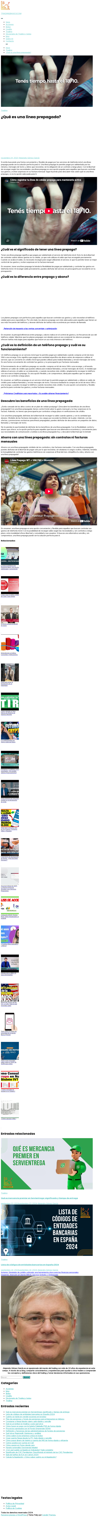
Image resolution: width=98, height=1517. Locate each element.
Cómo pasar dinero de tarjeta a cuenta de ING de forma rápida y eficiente (37, 1440)
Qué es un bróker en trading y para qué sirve (24, 1424)
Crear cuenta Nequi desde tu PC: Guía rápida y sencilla (29, 1438)
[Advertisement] (49, 139)
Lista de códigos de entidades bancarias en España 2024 (30, 1264)
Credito (9, 29)
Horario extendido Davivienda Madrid (22, 1447)
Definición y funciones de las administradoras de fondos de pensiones (35, 1431)
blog (7, 36)
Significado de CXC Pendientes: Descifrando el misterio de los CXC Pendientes (39, 1452)
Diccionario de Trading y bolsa (18, 34)
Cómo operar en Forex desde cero (20, 1445)
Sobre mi (9, 38)
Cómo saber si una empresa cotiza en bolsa (24, 1435)
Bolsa (8, 27)
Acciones (10, 24)
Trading (9, 31)
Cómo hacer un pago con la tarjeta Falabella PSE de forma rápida (33, 1426)
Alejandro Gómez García (29, 158)
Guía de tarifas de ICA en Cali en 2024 (22, 1454)
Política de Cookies (14, 1508)
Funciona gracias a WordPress (14, 1515)
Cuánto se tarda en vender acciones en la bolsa (26, 1416)
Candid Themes (49, 1515)
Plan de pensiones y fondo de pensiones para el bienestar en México (35, 1419)
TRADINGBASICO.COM (11, 13)
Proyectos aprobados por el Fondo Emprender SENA (28, 1428)
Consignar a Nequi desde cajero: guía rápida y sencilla (28, 1421)
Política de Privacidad (15, 1503)
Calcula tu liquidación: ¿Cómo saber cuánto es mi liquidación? (31, 1457)
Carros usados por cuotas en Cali (20, 1443)
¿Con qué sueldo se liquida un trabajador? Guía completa (29, 1450)
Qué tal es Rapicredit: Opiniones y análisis (23, 1433)
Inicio (8, 22)
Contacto (10, 41)
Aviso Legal (11, 1506)
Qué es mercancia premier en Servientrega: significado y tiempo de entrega (39, 1198)
